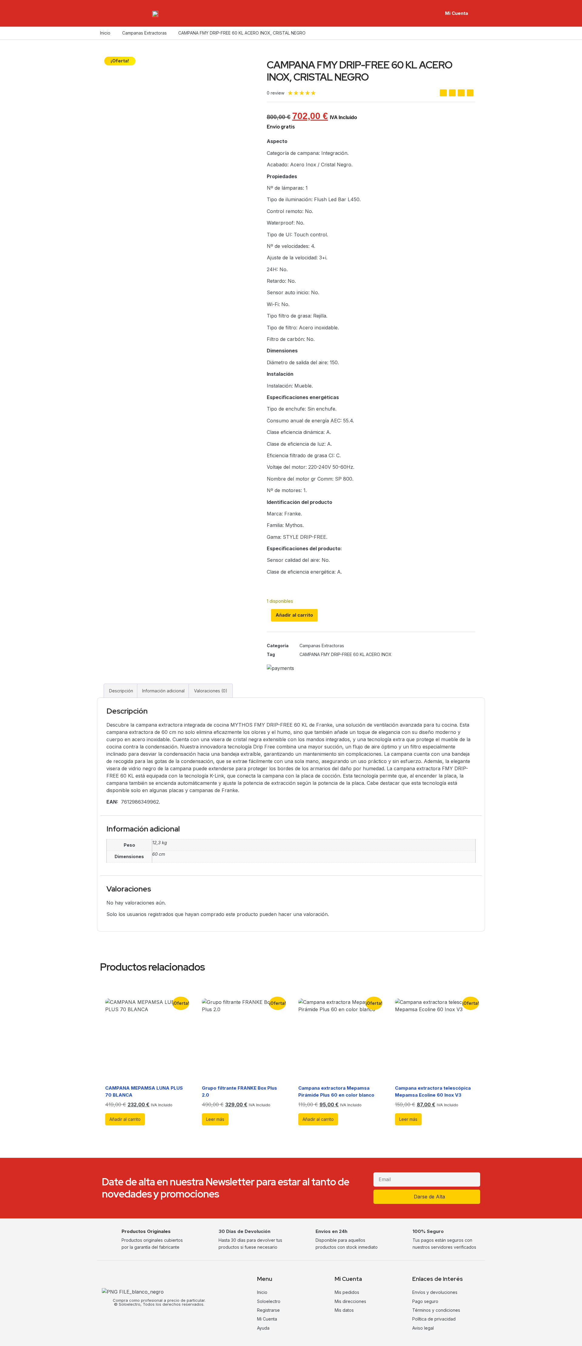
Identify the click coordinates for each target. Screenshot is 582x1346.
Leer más (215, 1119)
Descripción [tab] (121, 690)
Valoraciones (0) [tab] (210, 690)
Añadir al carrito (294, 615)
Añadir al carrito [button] (125, 1119)
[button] (443, 92)
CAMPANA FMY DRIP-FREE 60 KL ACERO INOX (345, 654)
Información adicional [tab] (163, 690)
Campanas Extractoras (144, 32)
